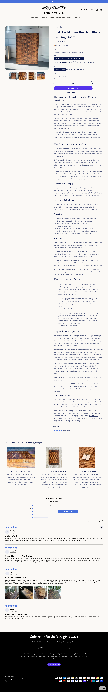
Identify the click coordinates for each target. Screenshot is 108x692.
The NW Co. (13, 686)
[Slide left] (7, 76)
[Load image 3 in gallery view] (32, 76)
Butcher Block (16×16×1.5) (85, 62)
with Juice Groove (75, 69)
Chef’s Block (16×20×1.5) (63, 62)
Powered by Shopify (21, 686)
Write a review (67, 511)
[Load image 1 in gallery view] (13, 76)
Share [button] (57, 426)
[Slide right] (47, 76)
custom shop (93, 416)
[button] (7, 10)
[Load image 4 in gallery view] (41, 76)
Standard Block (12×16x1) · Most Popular (68, 58)
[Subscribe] (68, 647)
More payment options (73, 92)
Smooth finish (60, 69)
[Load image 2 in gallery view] (22, 76)
